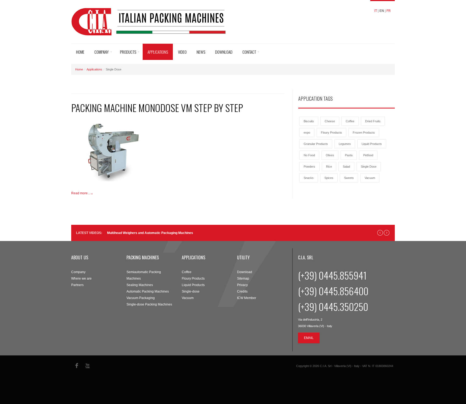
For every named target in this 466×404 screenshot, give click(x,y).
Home (80, 52)
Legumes (345, 143)
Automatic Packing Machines (147, 291)
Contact (249, 52)
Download (223, 52)
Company (101, 52)
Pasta (348, 155)
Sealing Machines (139, 285)
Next (386, 233)
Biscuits (309, 121)
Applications (158, 52)
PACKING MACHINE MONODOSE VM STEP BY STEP (157, 107)
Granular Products (316, 143)
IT (375, 11)
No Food (309, 155)
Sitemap (243, 278)
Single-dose (191, 291)
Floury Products (331, 132)
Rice (329, 166)
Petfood (368, 155)
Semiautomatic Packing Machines (143, 275)
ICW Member (246, 298)
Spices (328, 177)
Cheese (330, 121)
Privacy (242, 285)
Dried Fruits (373, 121)
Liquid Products (372, 143)
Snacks (309, 177)
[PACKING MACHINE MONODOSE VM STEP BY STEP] (111, 150)
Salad (346, 166)
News (201, 52)
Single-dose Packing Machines (149, 304)
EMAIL (309, 338)
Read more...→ (82, 193)
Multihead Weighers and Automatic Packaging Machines (150, 233)
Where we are (81, 278)
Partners (77, 285)
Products (128, 52)
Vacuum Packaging (140, 298)
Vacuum (370, 177)
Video (182, 52)
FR (388, 11)
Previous (380, 233)
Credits (242, 291)
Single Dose (368, 166)
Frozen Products (364, 132)
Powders (309, 166)
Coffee (350, 121)
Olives (330, 155)
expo (307, 132)
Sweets (349, 177)
